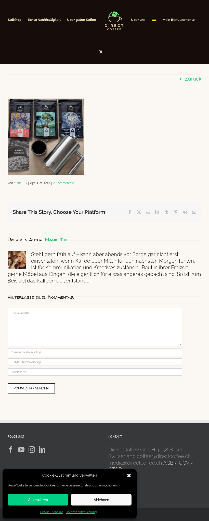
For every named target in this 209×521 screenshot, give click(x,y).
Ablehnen (101, 500)
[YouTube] (21, 449)
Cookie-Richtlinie (51, 512)
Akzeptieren (38, 500)
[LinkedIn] (42, 449)
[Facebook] (11, 449)
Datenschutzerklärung (81, 512)
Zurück (193, 79)
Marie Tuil (20, 183)
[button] (129, 475)
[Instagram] (32, 449)
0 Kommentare (63, 183)
